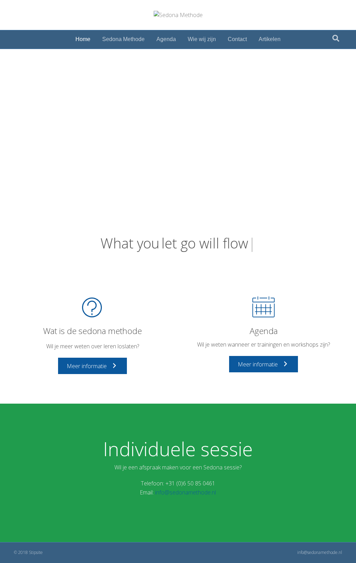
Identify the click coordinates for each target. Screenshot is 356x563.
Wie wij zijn (202, 39)
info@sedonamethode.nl (185, 492)
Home (82, 39)
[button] (92, 366)
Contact (237, 39)
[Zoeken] (336, 38)
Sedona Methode (123, 39)
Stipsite (36, 552)
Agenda (166, 39)
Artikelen (270, 39)
